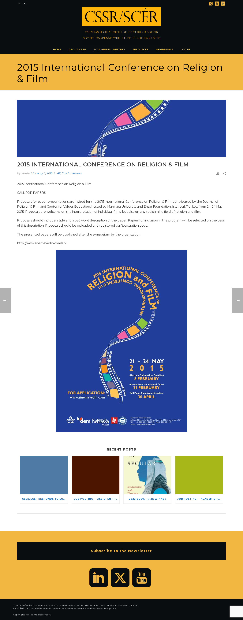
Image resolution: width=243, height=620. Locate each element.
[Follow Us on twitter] (120, 577)
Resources (140, 49)
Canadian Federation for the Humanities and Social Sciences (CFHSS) (97, 605)
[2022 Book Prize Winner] (147, 475)
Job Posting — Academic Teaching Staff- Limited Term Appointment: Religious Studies (200, 498)
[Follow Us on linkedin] (98, 577)
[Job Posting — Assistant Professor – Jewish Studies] (96, 475)
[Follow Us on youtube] (141, 577)
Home (57, 49)
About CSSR (77, 49)
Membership (164, 49)
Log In (185, 49)
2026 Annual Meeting (109, 49)
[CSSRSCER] (121, 26)
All (59, 173)
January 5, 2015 (42, 173)
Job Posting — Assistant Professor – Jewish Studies (97, 498)
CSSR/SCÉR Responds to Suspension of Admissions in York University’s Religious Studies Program (45, 498)
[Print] (217, 173)
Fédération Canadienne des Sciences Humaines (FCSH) (85, 608)
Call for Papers (72, 173)
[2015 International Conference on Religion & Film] (121, 128)
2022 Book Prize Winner (147, 498)
